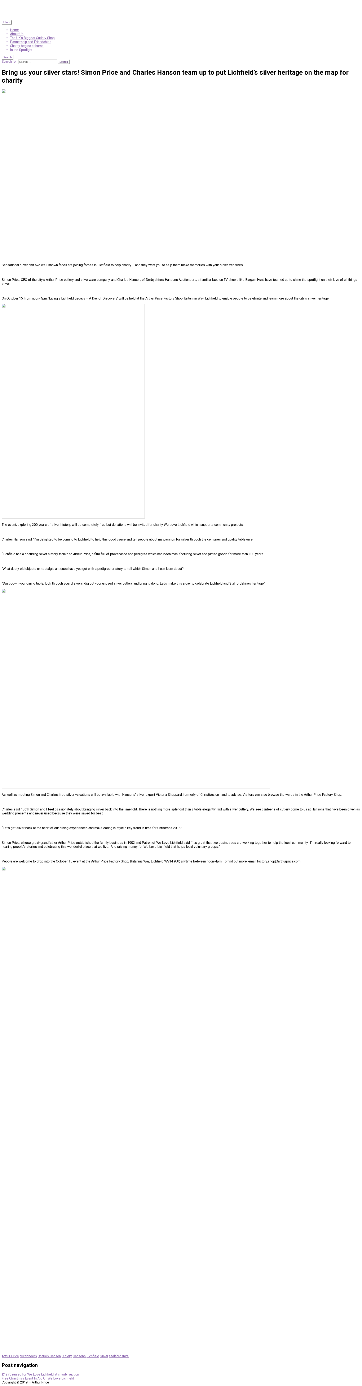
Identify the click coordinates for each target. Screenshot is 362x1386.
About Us (16, 34)
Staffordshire (119, 1356)
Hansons (79, 1356)
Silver (104, 1356)
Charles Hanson (49, 1356)
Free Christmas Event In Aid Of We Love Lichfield (38, 1378)
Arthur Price (10, 1356)
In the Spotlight (21, 50)
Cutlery (67, 1356)
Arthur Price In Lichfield (43, 10)
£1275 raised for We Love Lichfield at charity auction (40, 1374)
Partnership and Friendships (30, 42)
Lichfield (93, 1356)
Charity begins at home (27, 46)
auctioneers (28, 1356)
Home (14, 30)
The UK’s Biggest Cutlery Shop (32, 38)
